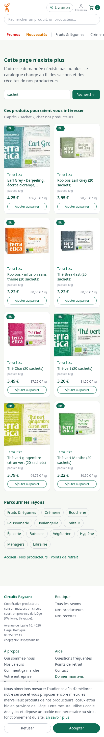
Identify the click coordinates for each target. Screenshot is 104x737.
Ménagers (15, 544)
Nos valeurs (14, 664)
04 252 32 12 (13, 635)
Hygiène (87, 533)
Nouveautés (36, 34)
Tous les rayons (68, 603)
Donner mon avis (69, 676)
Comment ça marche (21, 670)
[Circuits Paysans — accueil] (7, 7)
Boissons (37, 533)
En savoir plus (57, 717)
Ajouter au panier (27, 206)
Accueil (10, 557)
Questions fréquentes (73, 658)
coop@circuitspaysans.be (22, 640)
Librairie (40, 544)
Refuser (27, 728)
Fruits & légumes (70, 34)
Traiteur (73, 523)
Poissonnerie (18, 523)
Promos (13, 34)
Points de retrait (64, 557)
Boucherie (77, 512)
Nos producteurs (33, 557)
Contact (61, 670)
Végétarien (62, 533)
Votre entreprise (18, 676)
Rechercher (86, 94)
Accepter (76, 728)
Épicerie (14, 533)
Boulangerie (48, 523)
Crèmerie (52, 512)
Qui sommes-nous (19, 658)
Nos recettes (65, 615)
